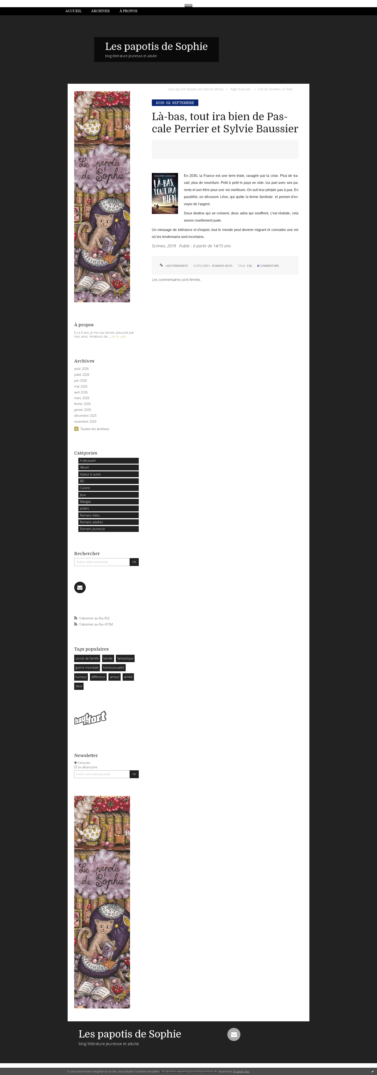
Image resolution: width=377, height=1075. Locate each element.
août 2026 (81, 369)
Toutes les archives (95, 429)
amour (114, 677)
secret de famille (87, 658)
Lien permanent (176, 266)
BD (82, 481)
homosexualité (113, 667)
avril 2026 (80, 392)
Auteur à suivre (90, 474)
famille (108, 658)
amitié (128, 677)
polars (84, 508)
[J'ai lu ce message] (372, 1071)
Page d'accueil (240, 89)
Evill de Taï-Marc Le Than (275, 89)
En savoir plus (241, 1071)
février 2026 (82, 404)
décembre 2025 (85, 416)
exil (249, 266)
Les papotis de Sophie (156, 46)
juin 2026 (80, 381)
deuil (78, 686)
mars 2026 (81, 398)
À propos (128, 11)
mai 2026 (80, 386)
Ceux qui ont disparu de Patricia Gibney (195, 89)
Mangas (85, 501)
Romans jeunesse (92, 529)
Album (84, 467)
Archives (100, 11)
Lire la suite (118, 336)
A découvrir (88, 460)
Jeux (83, 495)
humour (81, 677)
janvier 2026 (82, 410)
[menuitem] (75, 11)
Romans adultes (91, 522)
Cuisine (85, 488)
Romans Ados (90, 515)
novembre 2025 (85, 422)
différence (98, 677)
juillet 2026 (81, 375)
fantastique (125, 658)
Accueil (73, 11)
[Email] (80, 587)
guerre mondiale (87, 667)
